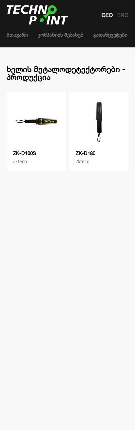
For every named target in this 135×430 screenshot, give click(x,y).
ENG (122, 15)
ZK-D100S (24, 153)
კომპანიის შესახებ (61, 35)
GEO (108, 15)
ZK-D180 (85, 153)
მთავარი (17, 35)
